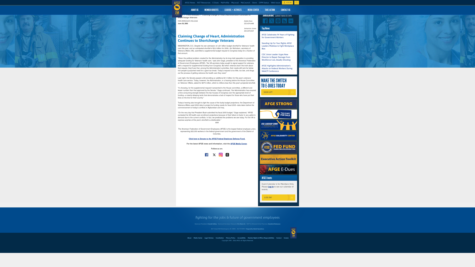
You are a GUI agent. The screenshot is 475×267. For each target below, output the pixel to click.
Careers (286, 238)
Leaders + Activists (233, 10)
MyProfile (225, 2)
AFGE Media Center (238, 143)
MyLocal (235, 2)
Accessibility (242, 238)
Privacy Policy (230, 238)
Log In (271, 187)
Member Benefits (211, 10)
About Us (194, 10)
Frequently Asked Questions (255, 229)
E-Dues (216, 2)
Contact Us (285, 10)
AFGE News (190, 2)
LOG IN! (268, 197)
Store (254, 2)
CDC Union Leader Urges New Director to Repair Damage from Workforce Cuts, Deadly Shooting (276, 57)
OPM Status (264, 2)
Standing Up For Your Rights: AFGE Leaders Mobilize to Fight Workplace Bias (278, 46)
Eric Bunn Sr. (241, 224)
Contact (279, 238)
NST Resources (203, 2)
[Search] (296, 2)
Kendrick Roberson (274, 224)
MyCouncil (245, 2)
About (189, 238)
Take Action (270, 10)
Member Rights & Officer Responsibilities (261, 238)
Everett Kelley (212, 224)
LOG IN (289, 3)
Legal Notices (209, 238)
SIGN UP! (268, 92)
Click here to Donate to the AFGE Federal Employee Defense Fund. (217, 138)
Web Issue (275, 2)
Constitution (220, 238)
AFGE (293, 233)
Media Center (253, 10)
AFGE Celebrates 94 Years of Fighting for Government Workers (278, 35)
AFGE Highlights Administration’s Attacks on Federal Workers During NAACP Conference (277, 68)
